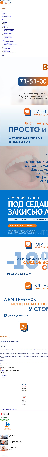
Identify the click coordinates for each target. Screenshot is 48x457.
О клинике (4, 21)
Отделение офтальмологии (7, 35)
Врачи (2, 53)
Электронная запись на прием (6, 48)
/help (1, 368)
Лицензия (5, 24)
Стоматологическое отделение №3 (8, 28)
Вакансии (3, 55)
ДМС (3, 45)
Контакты (3, 54)
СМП (3, 47)
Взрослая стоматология (4, 13)
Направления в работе (4, 375)
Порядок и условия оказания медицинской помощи (10, 42)
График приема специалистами (5, 376)
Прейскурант (3, 377)
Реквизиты (4, 26)
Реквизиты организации (4, 455)
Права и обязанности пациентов (6, 49)
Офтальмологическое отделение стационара (9, 30)
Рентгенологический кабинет (7, 31)
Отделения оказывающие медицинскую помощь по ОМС (10, 44)
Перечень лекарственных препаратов (8, 43)
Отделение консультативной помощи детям (6, 15)
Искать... (1, 372)
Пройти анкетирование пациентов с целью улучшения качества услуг (9, 409)
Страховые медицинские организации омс (9, 41)
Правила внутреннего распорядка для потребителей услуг (9, 52)
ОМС (3, 40)
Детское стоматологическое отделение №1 (9, 29)
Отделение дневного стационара (7, 36)
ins (2, 11)
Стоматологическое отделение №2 (8, 33)
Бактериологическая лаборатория (8, 37)
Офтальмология (3, 14)
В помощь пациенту (5, 50)
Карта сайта (4, 8)
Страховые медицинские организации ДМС (9, 46)
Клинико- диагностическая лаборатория (6, 16)
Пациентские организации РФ (6, 51)
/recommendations (3, 370)
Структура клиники (5, 22)
